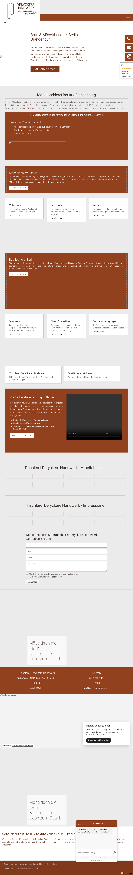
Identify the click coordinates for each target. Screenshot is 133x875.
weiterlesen (15, 215)
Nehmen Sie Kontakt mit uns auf (33, 108)
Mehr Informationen (22, 435)
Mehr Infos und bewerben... (26, 138)
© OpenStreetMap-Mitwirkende (22, 746)
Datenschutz (33, 869)
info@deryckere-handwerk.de (96, 688)
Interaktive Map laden (98, 740)
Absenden (32, 582)
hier (54, 577)
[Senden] (114, 852)
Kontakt (13, 869)
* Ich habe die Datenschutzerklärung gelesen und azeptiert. (54, 574)
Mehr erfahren (19, 187)
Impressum (22, 869)
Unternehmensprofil (45, 69)
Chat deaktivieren (96, 860)
